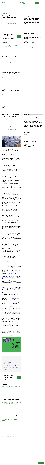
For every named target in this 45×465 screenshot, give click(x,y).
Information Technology (22, 8)
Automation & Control (6, 13)
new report (13, 299)
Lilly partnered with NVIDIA (14, 273)
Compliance (30, 8)
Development (14, 8)
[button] (2, 2)
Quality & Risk (36, 8)
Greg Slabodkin (12, 126)
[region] (22, 463)
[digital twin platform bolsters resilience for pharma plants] (7, 340)
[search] (4, 2)
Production (8, 8)
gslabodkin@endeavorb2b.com (10, 365)
